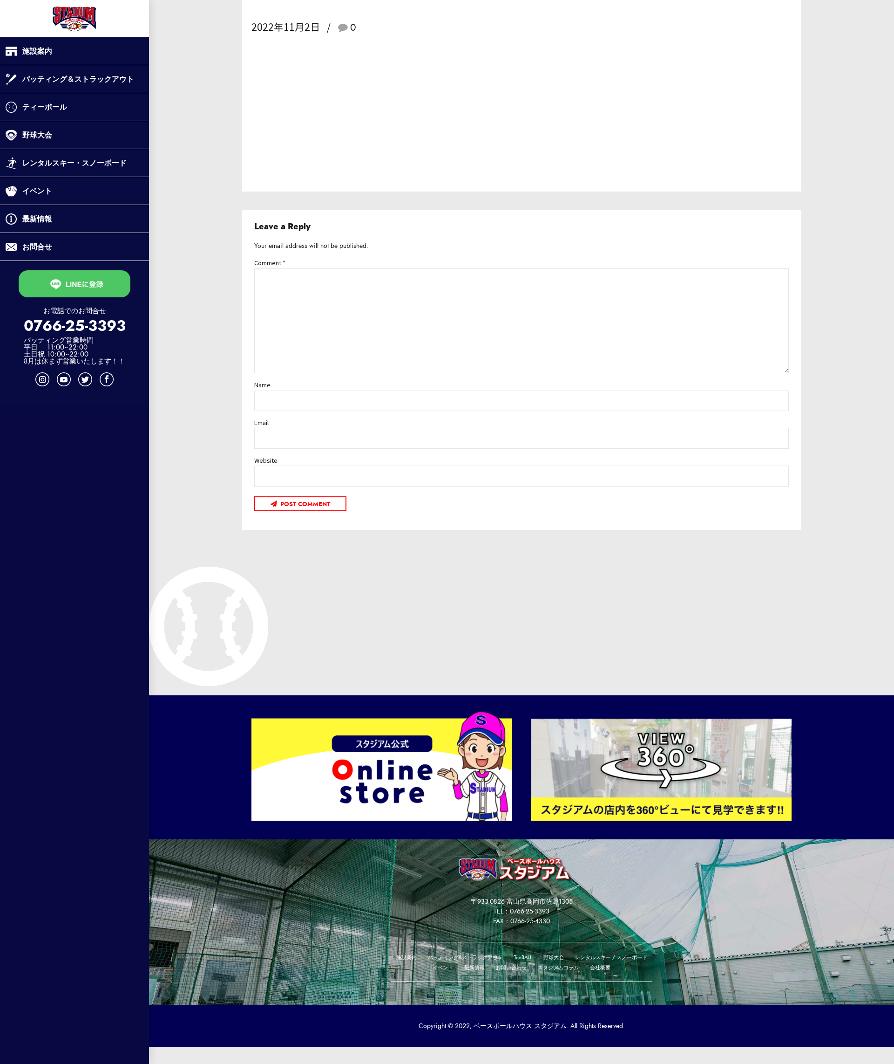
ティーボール (44, 107)
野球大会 (37, 135)
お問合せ (37, 246)
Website (266, 460)
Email (261, 422)
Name (262, 384)
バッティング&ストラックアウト (465, 957)
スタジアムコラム (558, 967)
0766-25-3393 (75, 325)
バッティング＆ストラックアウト (78, 79)
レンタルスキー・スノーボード (74, 163)
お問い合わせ (511, 967)
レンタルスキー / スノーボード (611, 957)
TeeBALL (523, 957)
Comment (269, 262)
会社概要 (600, 967)
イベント (37, 190)
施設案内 (37, 51)
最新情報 (37, 218)
